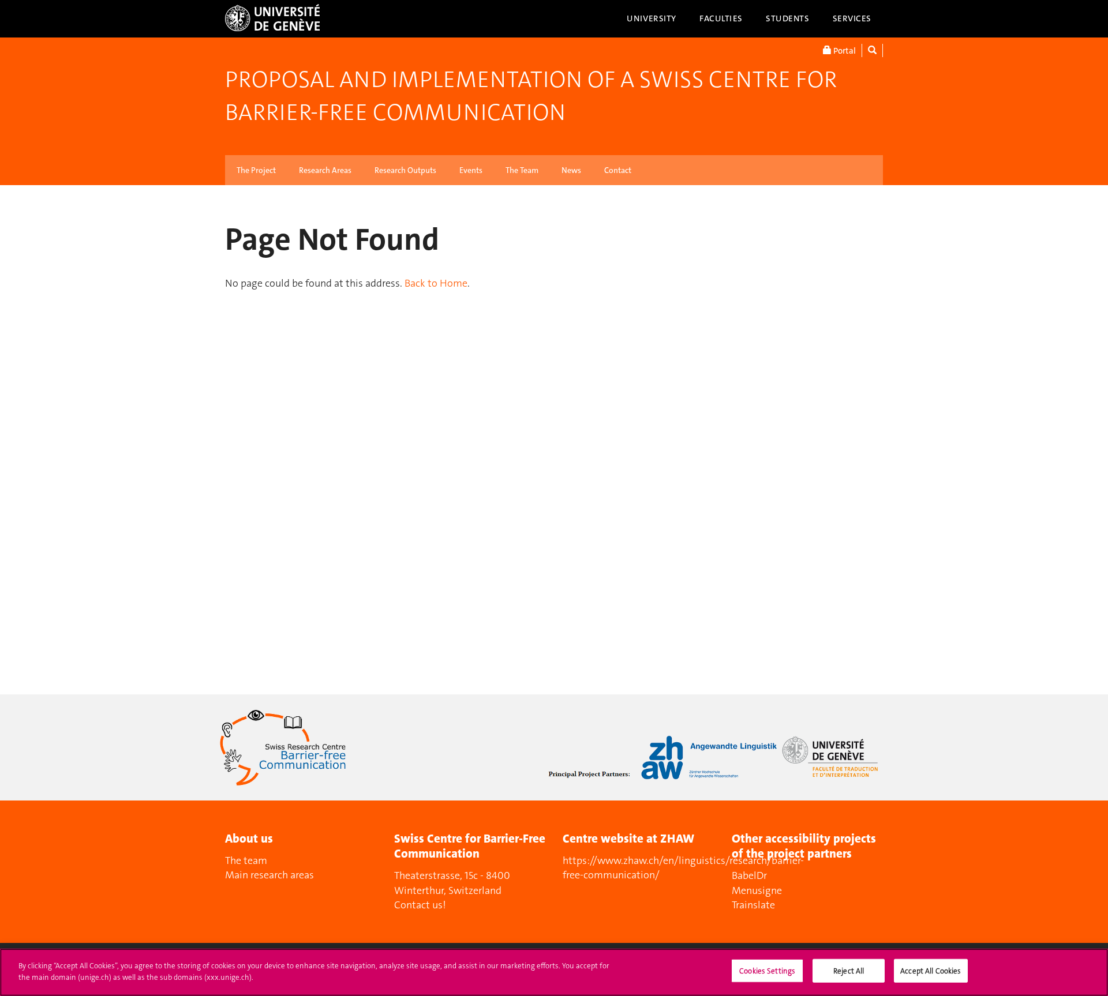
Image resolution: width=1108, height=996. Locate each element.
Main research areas (269, 875)
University (651, 18)
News (571, 170)
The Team (522, 170)
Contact (617, 170)
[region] (554, 972)
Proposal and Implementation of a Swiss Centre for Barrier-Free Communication (531, 96)
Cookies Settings (767, 971)
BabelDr (749, 875)
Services (852, 18)
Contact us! (420, 905)
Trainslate (753, 905)
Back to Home (436, 283)
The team (246, 860)
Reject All (848, 971)
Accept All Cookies (930, 971)
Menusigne (757, 890)
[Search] (872, 50)
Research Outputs (405, 170)
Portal (844, 51)
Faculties (721, 18)
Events (470, 170)
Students (788, 18)
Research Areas (325, 170)
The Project (256, 170)
